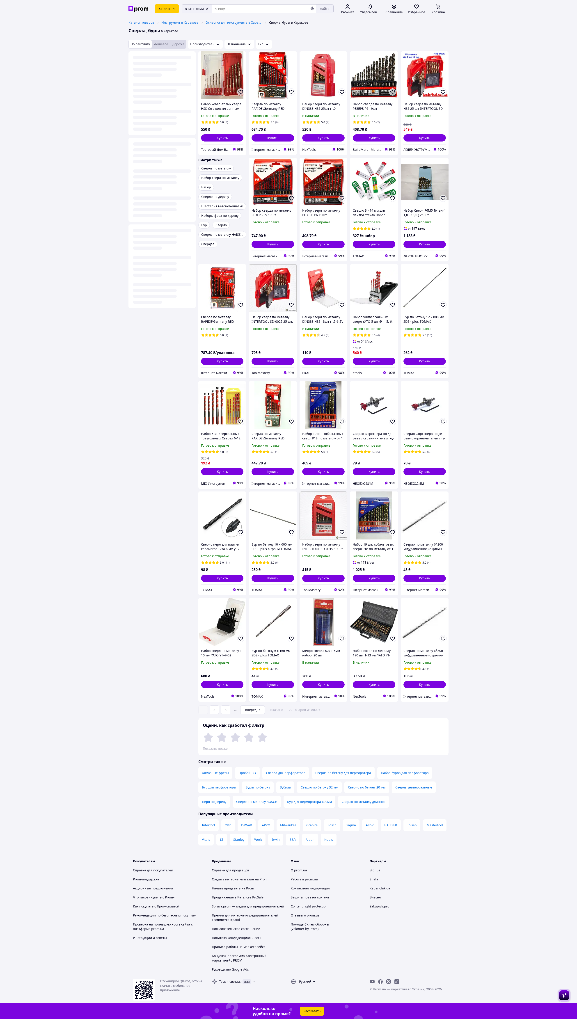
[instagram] (388, 981)
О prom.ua (299, 870)
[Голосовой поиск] (312, 9)
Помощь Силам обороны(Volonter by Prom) (310, 926)
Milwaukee (288, 825)
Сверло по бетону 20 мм (366, 787)
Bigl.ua (375, 870)
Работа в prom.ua (304, 879)
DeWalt (246, 825)
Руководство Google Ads (230, 969)
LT (221, 839)
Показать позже (215, 748)
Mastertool (435, 825)
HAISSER (390, 825)
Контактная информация (310, 888)
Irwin (276, 839)
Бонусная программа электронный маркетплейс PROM (239, 958)
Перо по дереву (214, 802)
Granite (312, 825)
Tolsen (412, 825)
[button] (222, 138)
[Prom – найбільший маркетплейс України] (138, 9)
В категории (194, 9)
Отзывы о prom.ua (305, 915)
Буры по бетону (258, 787)
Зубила (285, 787)
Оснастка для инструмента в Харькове (234, 22)
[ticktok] (396, 981)
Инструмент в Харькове (179, 22)
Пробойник (247, 773)
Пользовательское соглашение (236, 929)
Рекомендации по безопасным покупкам (164, 915)
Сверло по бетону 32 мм (319, 787)
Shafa (374, 879)
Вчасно (375, 897)
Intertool (208, 825)
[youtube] (372, 981)
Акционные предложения (153, 888)
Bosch (332, 825)
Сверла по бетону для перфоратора (343, 773)
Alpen (310, 839)
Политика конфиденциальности (236, 938)
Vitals (206, 839)
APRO (266, 825)
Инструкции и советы (150, 938)
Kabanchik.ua (380, 888)
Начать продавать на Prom (233, 888)
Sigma (351, 825)
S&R (293, 839)
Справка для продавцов (230, 870)
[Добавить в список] (240, 92)
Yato (228, 825)
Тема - (230, 981)
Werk (258, 839)
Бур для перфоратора (219, 787)
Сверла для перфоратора (285, 773)
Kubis (328, 839)
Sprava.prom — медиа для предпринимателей (248, 906)
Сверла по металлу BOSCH (256, 802)
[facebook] (380, 981)
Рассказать (312, 1011)
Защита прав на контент (310, 897)
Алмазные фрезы (215, 773)
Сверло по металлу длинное (363, 802)
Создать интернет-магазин (233, 879)
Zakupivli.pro (379, 906)
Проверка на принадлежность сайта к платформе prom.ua (162, 926)
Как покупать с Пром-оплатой (156, 906)
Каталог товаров (141, 22)
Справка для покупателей (153, 870)
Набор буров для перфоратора (405, 773)
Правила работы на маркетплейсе (239, 947)
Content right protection (309, 906)
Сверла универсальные (413, 787)
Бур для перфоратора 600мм (309, 802)
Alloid (370, 825)
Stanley (238, 839)
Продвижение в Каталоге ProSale (237, 897)
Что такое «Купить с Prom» (153, 897)
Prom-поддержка (146, 879)
